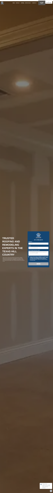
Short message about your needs (34, 250)
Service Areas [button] (28, 2)
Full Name (30, 241)
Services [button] (17, 2)
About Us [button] (34, 2)
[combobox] (29, 248)
